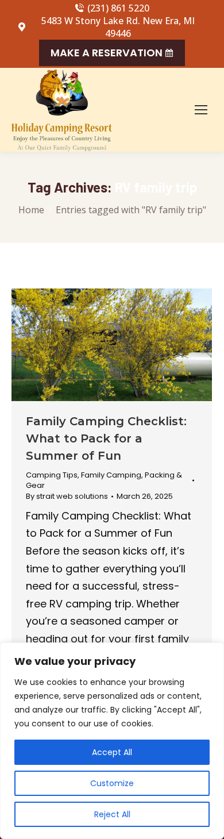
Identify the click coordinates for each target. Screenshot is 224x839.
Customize (112, 783)
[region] (112, 740)
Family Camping (111, 474)
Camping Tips (52, 474)
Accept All (112, 752)
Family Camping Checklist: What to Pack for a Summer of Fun (106, 438)
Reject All (112, 814)
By (67, 496)
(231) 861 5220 (118, 8)
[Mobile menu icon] (201, 109)
